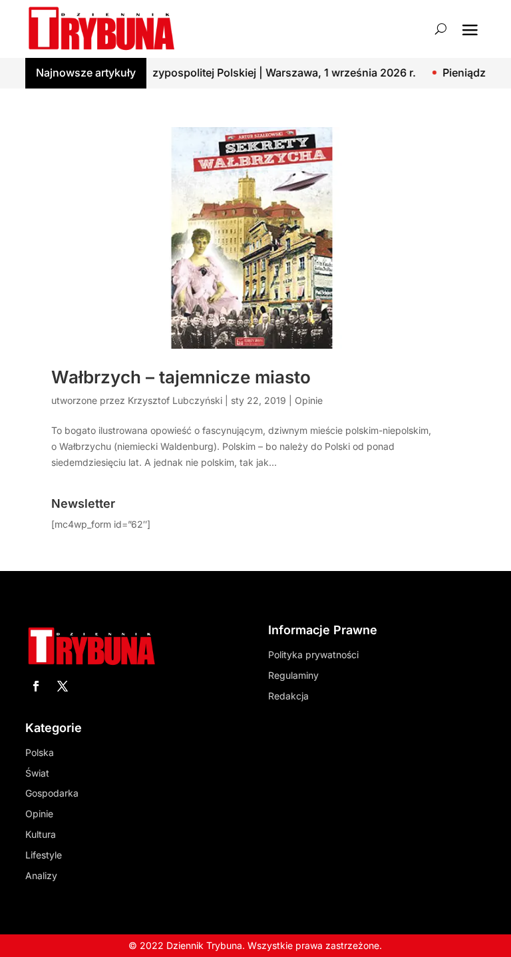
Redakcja (288, 695)
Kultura (40, 834)
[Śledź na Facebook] (36, 686)
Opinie (309, 400)
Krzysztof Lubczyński (175, 400)
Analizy (41, 875)
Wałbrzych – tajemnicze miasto (181, 377)
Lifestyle (43, 855)
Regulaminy (293, 675)
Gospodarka (52, 793)
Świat (37, 773)
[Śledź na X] (62, 686)
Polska (39, 752)
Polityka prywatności (313, 654)
